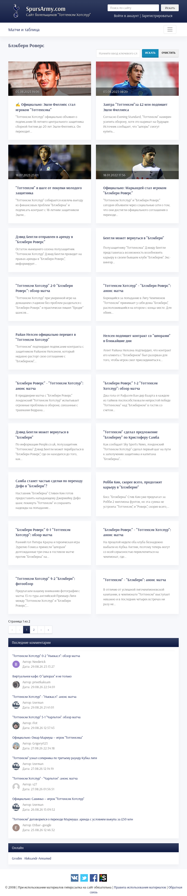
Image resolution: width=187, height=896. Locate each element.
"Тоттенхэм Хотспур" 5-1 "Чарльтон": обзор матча (46, 717)
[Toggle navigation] (170, 29)
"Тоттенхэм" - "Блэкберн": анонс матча (134, 579)
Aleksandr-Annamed (37, 858)
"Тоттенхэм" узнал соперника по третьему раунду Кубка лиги (54, 758)
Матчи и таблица (24, 29)
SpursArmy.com (45, 8)
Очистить (169, 52)
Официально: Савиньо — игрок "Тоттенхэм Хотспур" (48, 799)
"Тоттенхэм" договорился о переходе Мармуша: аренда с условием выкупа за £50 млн (72, 819)
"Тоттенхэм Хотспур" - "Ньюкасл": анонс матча (44, 696)
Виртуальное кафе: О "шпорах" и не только (42, 676)
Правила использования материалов (140, 887)
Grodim (17, 858)
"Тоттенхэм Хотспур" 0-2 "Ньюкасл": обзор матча (46, 656)
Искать (170, 8)
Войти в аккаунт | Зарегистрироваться (143, 15)
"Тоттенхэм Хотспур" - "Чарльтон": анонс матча (45, 778)
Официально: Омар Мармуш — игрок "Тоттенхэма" (47, 737)
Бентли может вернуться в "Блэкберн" (133, 238)
